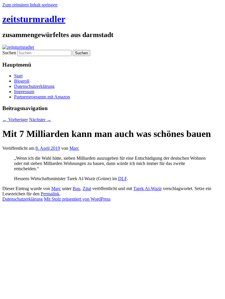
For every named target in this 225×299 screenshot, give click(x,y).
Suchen (9, 52)
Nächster (40, 119)
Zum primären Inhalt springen (29, 4)
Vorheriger (15, 119)
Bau (76, 188)
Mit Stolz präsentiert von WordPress (77, 199)
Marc (74, 148)
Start (18, 75)
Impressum (24, 91)
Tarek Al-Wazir (147, 188)
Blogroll (21, 81)
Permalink (50, 193)
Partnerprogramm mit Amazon (42, 96)
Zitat (87, 188)
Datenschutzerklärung (34, 86)
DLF (122, 178)
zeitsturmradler (33, 19)
